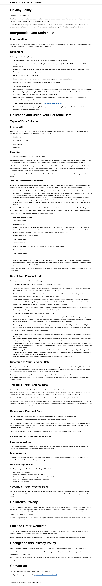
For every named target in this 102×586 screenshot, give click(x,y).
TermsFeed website (80, 210)
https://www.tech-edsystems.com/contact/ (45, 575)
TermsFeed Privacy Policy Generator (73, 27)
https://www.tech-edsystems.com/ (52, 103)
